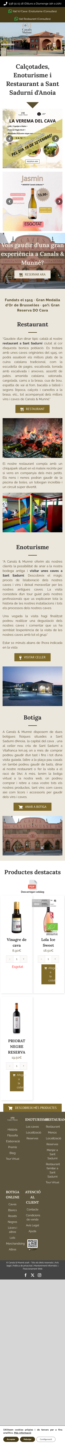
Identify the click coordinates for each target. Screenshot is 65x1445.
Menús (52, 1132)
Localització (32, 1132)
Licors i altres (12, 1230)
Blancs (12, 1210)
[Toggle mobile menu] (58, 34)
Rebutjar (28, 1439)
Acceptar (11, 1439)
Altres (12, 1249)
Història (12, 1129)
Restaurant (52, 1126)
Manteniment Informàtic (45, 1266)
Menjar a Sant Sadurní (52, 1154)
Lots (12, 1237)
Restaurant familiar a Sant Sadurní (52, 1170)
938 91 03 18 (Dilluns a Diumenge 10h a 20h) (34, 3)
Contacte (32, 1209)
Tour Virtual (12, 1158)
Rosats (12, 1216)
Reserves (32, 1138)
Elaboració (12, 1141)
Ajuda (32, 1231)
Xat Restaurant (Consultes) (35, 18)
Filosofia (12, 1135)
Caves (12, 1204)
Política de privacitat (22, 1266)
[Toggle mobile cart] (51, 34)
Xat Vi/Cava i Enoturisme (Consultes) (35, 11)
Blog (13, 1153)
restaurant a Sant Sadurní (22, 343)
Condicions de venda (32, 1217)
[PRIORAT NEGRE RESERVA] (17, 1018)
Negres (12, 1222)
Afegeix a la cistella (51, 974)
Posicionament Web (32, 1269)
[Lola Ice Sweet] (48, 917)
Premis (12, 1147)
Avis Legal (32, 1225)
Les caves (32, 1126)
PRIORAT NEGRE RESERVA (16, 1046)
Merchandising (12, 1243)
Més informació (22, 1432)
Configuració (46, 1439)
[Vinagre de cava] (17, 917)
